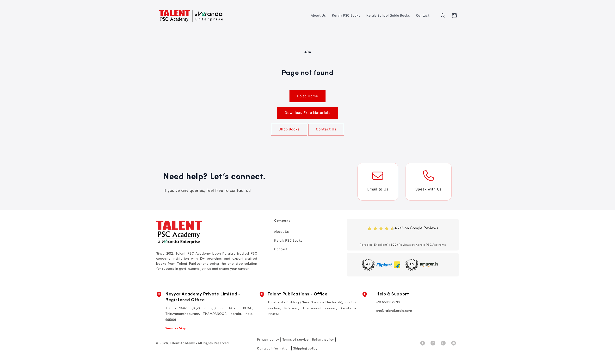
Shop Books (289, 129)
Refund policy (323, 339)
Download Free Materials (307, 112)
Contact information (273, 348)
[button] (443, 15)
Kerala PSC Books (288, 240)
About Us (281, 232)
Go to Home (307, 96)
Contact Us (326, 129)
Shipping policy (305, 348)
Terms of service (296, 339)
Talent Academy (182, 343)
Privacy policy (268, 339)
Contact (281, 249)
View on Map (175, 328)
